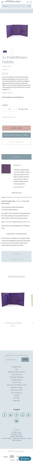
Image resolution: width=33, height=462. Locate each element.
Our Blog (16, 398)
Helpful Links (16, 367)
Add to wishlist (16, 142)
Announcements (16, 380)
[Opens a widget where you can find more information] (25, 459)
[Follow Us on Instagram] (22, 415)
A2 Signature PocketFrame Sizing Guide (18, 197)
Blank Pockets (20, 11)
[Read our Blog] (28, 415)
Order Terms (16, 382)
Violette (4, 69)
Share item (24, 109)
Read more (7, 93)
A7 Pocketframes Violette (13, 323)
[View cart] (31, 2)
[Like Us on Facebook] (4, 415)
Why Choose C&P (16, 390)
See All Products (19, 187)
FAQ (16, 369)
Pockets (10, 11)
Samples (16, 395)
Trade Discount (16, 374)
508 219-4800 (16, 440)
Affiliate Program (16, 387)
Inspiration (16, 400)
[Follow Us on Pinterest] (16, 415)
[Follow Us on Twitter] (10, 415)
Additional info (16, 259)
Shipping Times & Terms (16, 372)
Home (3, 11)
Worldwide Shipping (16, 377)
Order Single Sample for (16, 135)
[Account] (27, 2)
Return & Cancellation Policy (16, 385)
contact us (19, 201)
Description (16, 157)
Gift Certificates (16, 393)
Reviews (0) (16, 253)
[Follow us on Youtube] (16, 420)
